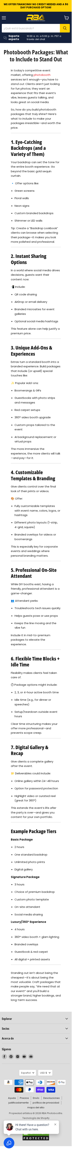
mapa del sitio (35, 1107)
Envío (36, 1098)
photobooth (42, 75)
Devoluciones (51, 1098)
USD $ (43, 1073)
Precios (24, 1098)
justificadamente (18, 1102)
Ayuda (12, 1098)
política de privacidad (46, 1102)
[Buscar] (65, 28)
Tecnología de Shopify (35, 1118)
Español (26, 1073)
